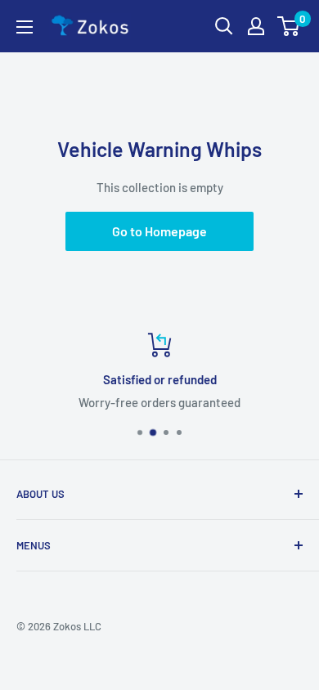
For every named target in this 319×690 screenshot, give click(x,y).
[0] (289, 26)
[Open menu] (24, 27)
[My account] (256, 26)
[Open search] (224, 26)
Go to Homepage (159, 231)
